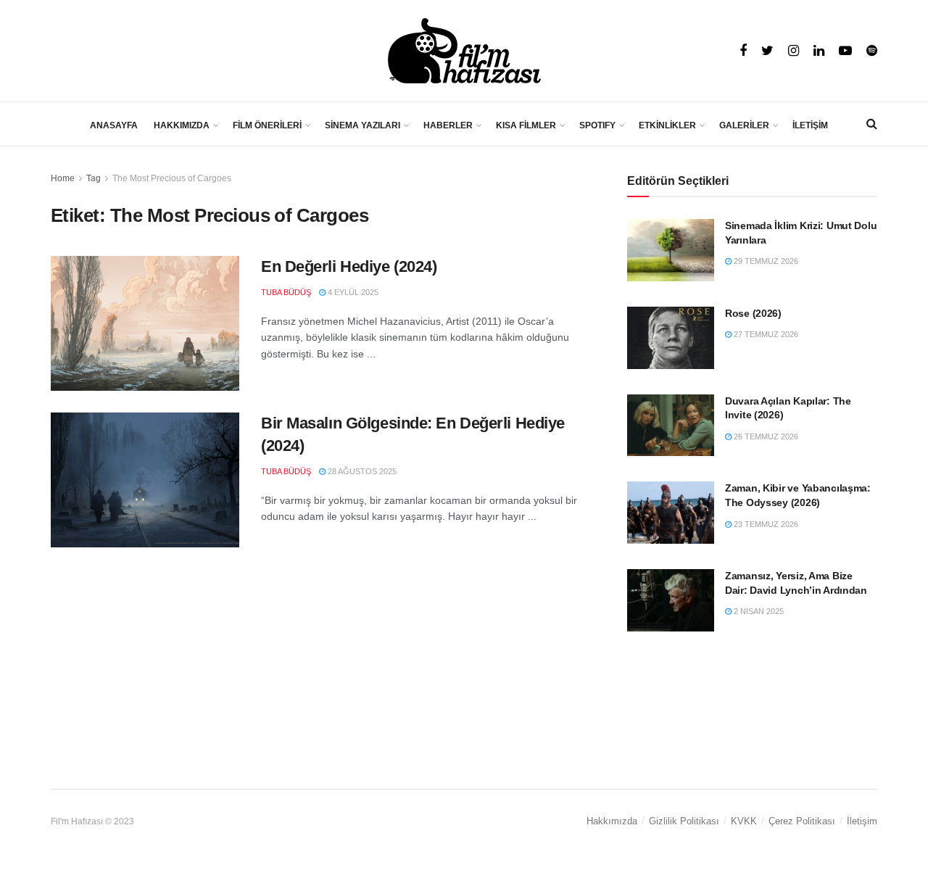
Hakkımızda (612, 821)
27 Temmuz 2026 (765, 334)
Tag (93, 178)
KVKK (744, 821)
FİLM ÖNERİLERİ (267, 125)
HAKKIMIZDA (182, 125)
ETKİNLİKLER (667, 125)
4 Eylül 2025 (352, 292)
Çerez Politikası (801, 821)
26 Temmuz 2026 (765, 436)
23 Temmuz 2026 (765, 524)
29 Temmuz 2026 (765, 261)
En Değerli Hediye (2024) (348, 266)
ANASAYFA (114, 125)
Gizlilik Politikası (684, 821)
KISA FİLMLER (526, 125)
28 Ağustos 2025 (361, 471)
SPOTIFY (597, 125)
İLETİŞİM (810, 125)
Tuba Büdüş (286, 292)
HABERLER (448, 125)
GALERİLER (744, 125)
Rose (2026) (753, 313)
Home (63, 178)
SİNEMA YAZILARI (362, 125)
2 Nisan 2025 (758, 611)
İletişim (862, 821)
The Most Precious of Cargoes (171, 178)
